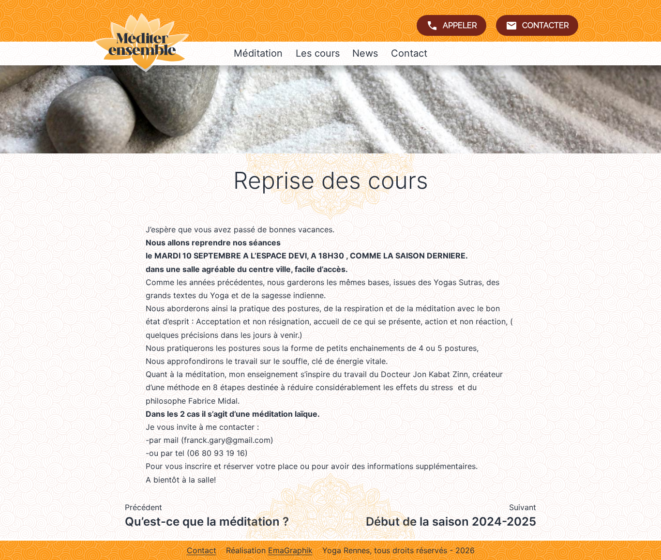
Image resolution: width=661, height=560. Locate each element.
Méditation (258, 53)
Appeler (460, 25)
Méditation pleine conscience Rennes (140, 42)
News (365, 53)
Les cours (318, 53)
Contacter (545, 25)
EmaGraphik (290, 550)
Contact (409, 53)
